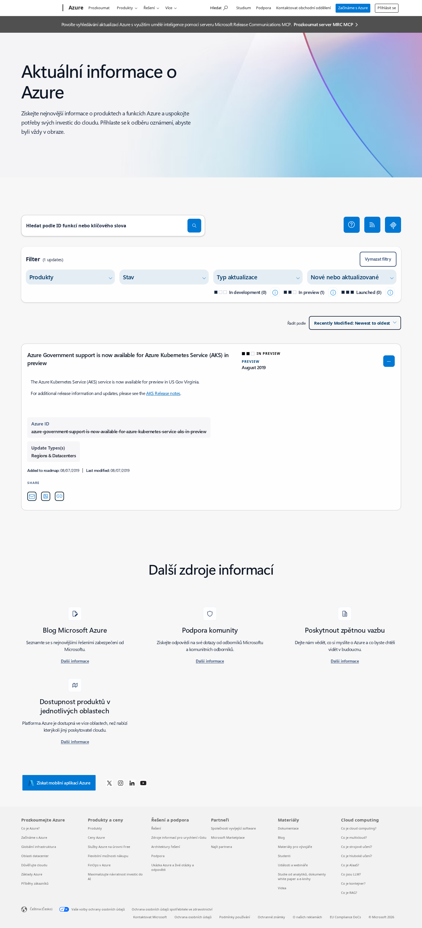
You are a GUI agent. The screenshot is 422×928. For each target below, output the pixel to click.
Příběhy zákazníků (35, 883)
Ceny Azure (96, 837)
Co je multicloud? (354, 837)
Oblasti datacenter (35, 856)
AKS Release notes (163, 393)
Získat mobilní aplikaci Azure (63, 783)
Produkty (125, 7)
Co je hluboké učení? (356, 856)
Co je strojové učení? (356, 846)
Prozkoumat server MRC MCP (323, 24)
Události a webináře (293, 865)
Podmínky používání (234, 917)
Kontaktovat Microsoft (150, 917)
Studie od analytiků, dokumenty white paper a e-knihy (302, 876)
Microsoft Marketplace (228, 837)
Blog (281, 837)
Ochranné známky (271, 917)
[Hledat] (194, 226)
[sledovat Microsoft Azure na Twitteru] (109, 782)
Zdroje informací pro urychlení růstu (178, 837)
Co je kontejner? (353, 883)
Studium (243, 7)
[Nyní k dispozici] (390, 292)
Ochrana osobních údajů (193, 917)
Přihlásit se (387, 7)
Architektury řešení (165, 846)
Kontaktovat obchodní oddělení (303, 7)
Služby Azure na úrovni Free (109, 846)
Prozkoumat (99, 7)
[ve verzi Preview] (332, 292)
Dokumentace (288, 828)
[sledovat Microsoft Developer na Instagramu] (120, 782)
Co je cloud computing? (358, 828)
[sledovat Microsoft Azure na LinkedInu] (132, 782)
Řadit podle (296, 323)
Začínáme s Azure (353, 7)
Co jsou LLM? (351, 874)
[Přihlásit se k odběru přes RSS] (372, 225)
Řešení (149, 7)
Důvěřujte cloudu (34, 865)
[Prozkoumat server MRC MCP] (393, 225)
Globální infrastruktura (38, 846)
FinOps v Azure (99, 865)
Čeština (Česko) (41, 909)
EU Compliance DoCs (345, 917)
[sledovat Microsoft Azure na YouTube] (143, 782)
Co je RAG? (349, 892)
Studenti (284, 856)
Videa (282, 888)
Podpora (263, 7)
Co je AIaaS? (350, 865)
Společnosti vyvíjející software (233, 828)
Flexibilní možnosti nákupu (108, 856)
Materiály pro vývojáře (295, 846)
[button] (352, 225)
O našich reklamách (307, 917)
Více (168, 7)
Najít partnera (221, 846)
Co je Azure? (30, 828)
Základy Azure (31, 874)
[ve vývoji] (275, 292)
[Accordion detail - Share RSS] (45, 496)
